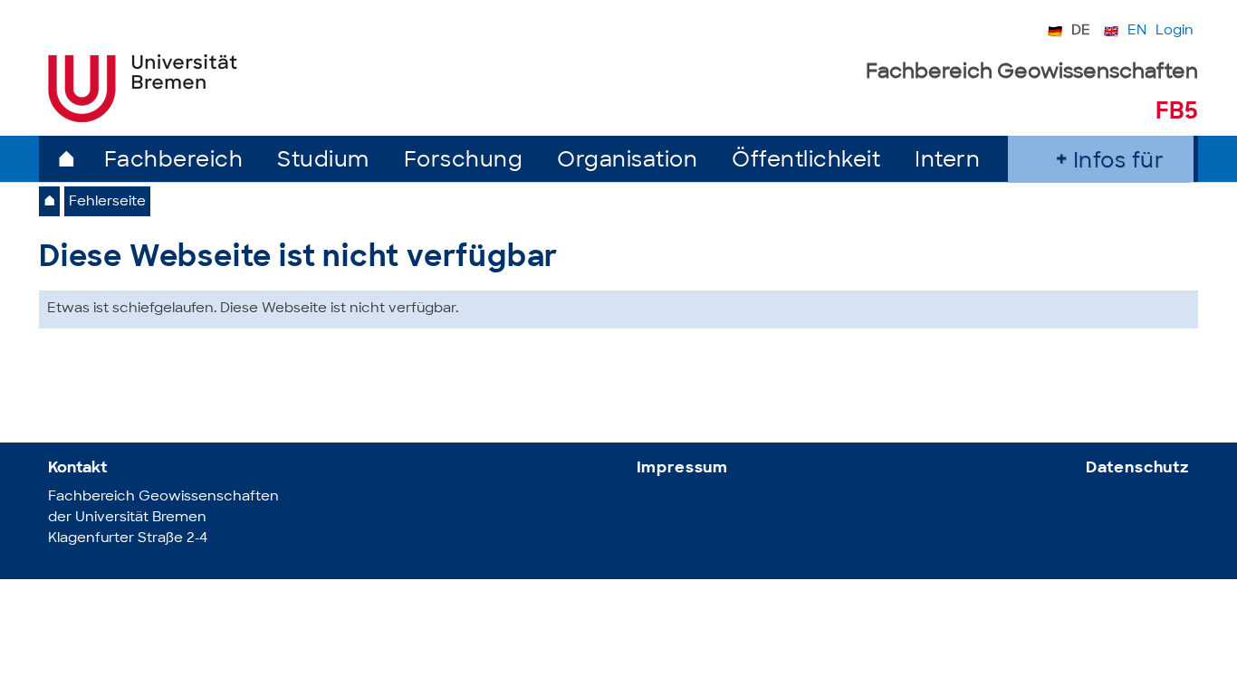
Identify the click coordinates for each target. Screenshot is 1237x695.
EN (1136, 31)
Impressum (683, 468)
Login (1174, 31)
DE (1080, 31)
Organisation (627, 161)
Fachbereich (174, 161)
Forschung (463, 161)
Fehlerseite (107, 202)
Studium (323, 161)
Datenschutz (1137, 468)
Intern (947, 161)
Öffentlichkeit (806, 161)
